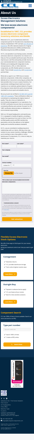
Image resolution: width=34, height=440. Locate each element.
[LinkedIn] (6, 399)
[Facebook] (1, 399)
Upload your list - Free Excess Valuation (12, 401)
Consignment (28, 70)
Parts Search (4, 403)
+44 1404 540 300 (7, 0)
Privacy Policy (6, 209)
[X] (4, 399)
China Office (4, 407)
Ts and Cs (3, 411)
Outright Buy (17, 70)
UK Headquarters (6, 405)
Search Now (18, 344)
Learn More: (9, 274)
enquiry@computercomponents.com (12, 1)
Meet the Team (5, 409)
